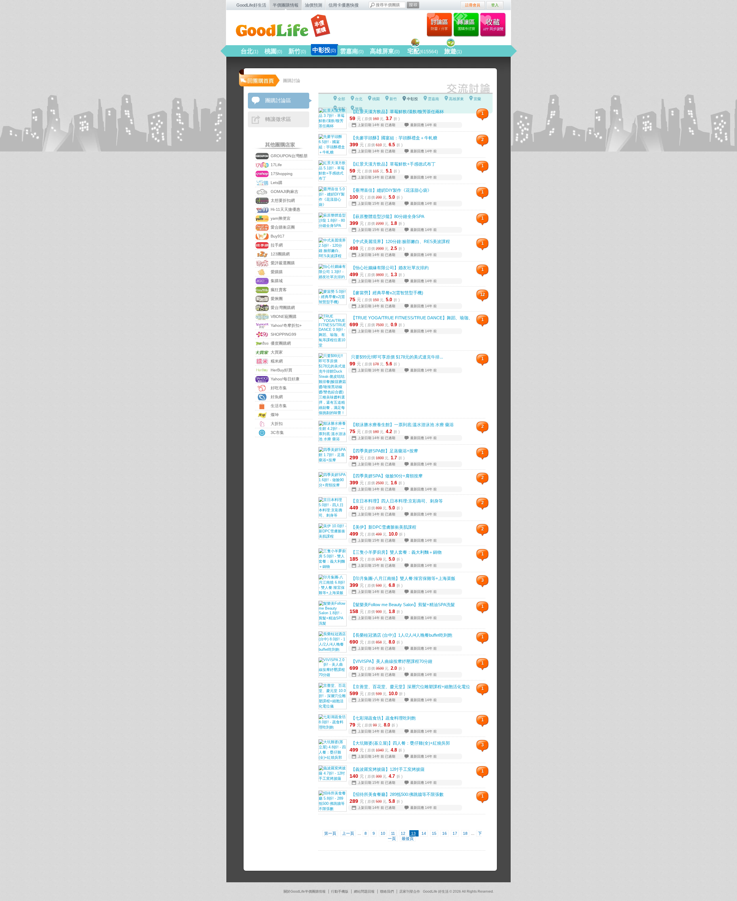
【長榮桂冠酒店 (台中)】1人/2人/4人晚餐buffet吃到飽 (401, 635)
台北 (249, 51)
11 (393, 833)
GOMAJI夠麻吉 (283, 191)
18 (465, 833)
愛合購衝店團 (282, 227)
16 (444, 833)
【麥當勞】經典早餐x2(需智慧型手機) (387, 292)
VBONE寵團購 (283, 316)
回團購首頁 (258, 77)
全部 (341, 99)
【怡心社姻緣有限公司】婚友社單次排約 (390, 267)
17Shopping (280, 173)
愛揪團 (276, 298)
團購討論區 (278, 100)
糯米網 (276, 361)
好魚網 (276, 396)
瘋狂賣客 (278, 289)
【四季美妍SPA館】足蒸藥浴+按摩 (384, 450)
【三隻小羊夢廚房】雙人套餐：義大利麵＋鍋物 (396, 552)
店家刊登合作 (409, 891)
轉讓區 (466, 24)
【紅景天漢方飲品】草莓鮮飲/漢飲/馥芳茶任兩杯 (397, 111)
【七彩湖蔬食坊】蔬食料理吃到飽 (383, 718)
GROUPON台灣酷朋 (288, 155)
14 (423, 833)
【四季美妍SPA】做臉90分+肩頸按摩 (387, 475)
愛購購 (276, 272)
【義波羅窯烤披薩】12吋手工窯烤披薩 (388, 769)
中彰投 (324, 50)
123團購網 (279, 254)
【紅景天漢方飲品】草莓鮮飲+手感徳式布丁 (393, 164)
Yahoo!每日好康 (284, 379)
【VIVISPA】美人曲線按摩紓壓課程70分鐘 (391, 661)
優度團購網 (280, 343)
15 (434, 833)
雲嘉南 (352, 51)
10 (383, 833)
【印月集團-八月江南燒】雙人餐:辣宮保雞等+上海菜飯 (403, 578)
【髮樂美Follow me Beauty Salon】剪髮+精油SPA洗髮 (403, 604)
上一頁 (348, 833)
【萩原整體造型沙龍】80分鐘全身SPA (387, 216)
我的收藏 (494, 24)
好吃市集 (278, 388)
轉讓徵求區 (278, 119)
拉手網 (276, 245)
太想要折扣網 (282, 200)
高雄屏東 (385, 51)
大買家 (276, 352)
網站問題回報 (364, 891)
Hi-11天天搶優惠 (284, 209)
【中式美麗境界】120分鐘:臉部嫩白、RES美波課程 (400, 241)
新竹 (297, 51)
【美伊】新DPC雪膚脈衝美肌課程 (383, 527)
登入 (495, 5)
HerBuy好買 (280, 370)
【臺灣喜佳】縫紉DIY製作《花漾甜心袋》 (391, 190)
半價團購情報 (286, 5)
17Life (275, 164)
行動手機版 (339, 891)
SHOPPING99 (282, 334)
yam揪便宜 (279, 218)
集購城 (276, 280)
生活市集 (278, 405)
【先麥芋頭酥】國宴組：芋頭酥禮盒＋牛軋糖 (394, 137)
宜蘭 (477, 99)
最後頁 (408, 838)
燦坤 (274, 414)
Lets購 (275, 182)
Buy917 (276, 236)
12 (482, 294)
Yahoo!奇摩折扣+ (285, 325)
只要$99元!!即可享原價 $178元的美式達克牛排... (397, 356)
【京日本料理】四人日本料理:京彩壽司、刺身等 (397, 500)
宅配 (422, 51)
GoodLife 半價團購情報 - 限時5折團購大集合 (288, 26)
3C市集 (276, 432)
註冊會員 (472, 5)
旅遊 (453, 51)
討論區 (439, 24)
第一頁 (330, 833)
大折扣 (276, 423)
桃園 (273, 51)
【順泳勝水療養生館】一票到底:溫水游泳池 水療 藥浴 (402, 424)
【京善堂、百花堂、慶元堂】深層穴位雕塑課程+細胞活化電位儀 (410, 686)
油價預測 (313, 5)
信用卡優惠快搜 (343, 5)
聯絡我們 (387, 891)
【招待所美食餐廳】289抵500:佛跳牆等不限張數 (397, 794)
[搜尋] (413, 5)
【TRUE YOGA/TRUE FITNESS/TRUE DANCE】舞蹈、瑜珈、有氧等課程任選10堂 (410, 317)
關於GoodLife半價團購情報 (305, 891)
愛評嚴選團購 (282, 263)
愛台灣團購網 (282, 307)
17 (455, 833)
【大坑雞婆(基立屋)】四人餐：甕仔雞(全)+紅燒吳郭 (400, 743)
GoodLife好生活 (251, 5)
